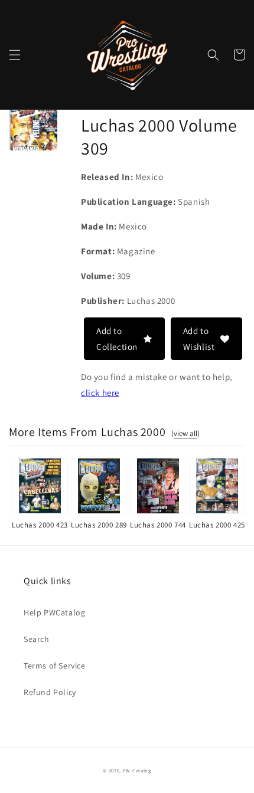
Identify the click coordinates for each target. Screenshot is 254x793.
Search (37, 639)
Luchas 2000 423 (40, 525)
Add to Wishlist (199, 338)
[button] (15, 55)
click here (100, 392)
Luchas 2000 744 (158, 525)
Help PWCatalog (54, 612)
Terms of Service (55, 665)
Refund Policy (50, 692)
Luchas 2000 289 (99, 525)
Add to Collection (117, 338)
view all (185, 433)
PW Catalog (137, 770)
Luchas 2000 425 (217, 525)
